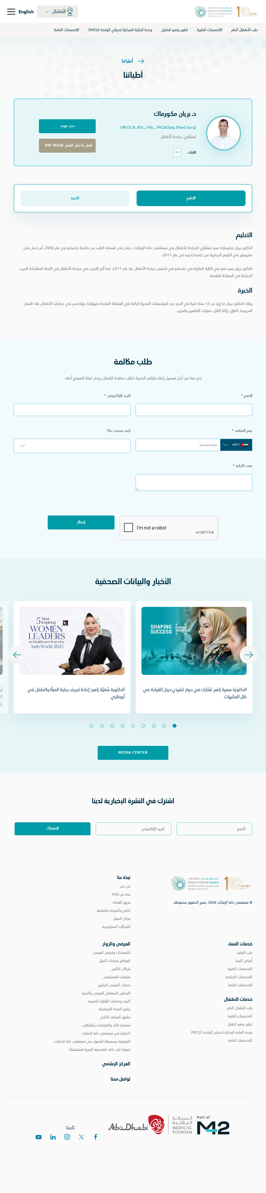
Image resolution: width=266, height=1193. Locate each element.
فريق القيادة (121, 902)
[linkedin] (53, 1137)
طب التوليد (244, 952)
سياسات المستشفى (116, 977)
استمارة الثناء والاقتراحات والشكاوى (106, 1025)
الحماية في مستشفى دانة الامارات (106, 1033)
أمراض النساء (243, 960)
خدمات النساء (240, 943)
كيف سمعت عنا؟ (118, 431)
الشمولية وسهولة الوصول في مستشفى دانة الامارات (92, 1041)
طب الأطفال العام (244, 29)
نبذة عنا (123, 877)
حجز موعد (67, 126)
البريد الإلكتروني (117, 396)
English (26, 11)
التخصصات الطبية (209, 29)
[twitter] (81, 1137)
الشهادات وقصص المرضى (111, 952)
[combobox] (236, 445)
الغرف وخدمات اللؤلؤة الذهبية (109, 1001)
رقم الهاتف (242, 431)
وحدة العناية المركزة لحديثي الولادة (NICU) (120, 29)
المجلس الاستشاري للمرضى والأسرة (106, 993)
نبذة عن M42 (121, 894)
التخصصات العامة (66, 29)
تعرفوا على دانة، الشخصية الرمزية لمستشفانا (99, 1049)
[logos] (216, 1124)
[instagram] (67, 1137)
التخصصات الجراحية (238, 977)
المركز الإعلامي (116, 1063)
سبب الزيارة (242, 466)
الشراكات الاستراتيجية (116, 926)
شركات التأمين (120, 969)
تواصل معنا (120, 1079)
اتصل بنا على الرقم (67, 145)
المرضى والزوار (116, 943)
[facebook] (96, 1137)
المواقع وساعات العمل (114, 960)
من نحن (125, 886)
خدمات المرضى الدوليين (114, 985)
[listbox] (72, 446)
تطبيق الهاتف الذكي (115, 1017)
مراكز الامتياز (121, 918)
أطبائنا (128, 61)
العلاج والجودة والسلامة (113, 910)
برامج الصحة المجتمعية (114, 1009)
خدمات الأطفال (238, 999)
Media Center (133, 752)
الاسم (246, 396)
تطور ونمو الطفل (174, 29)
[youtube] (38, 1137)
